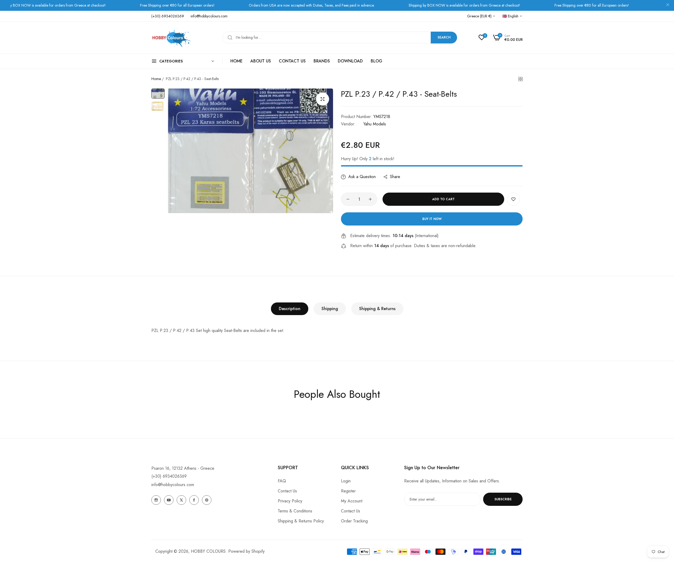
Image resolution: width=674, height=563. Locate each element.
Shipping (329, 309)
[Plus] (370, 199)
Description (289, 309)
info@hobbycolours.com (172, 485)
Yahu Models (374, 124)
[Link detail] (156, 500)
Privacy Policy (290, 501)
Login (346, 481)
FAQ (282, 481)
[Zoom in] (322, 99)
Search (444, 37)
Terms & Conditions (295, 511)
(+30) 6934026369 (169, 476)
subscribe (503, 499)
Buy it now (432, 219)
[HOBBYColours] (171, 37)
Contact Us (287, 491)
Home (156, 78)
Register (348, 491)
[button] (513, 199)
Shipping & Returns (377, 309)
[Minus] (348, 199)
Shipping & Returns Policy (301, 521)
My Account (351, 501)
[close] (667, 5)
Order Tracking (354, 521)
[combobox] (339, 37)
